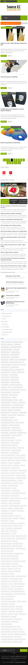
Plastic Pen (10, 571)
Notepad (3, 563)
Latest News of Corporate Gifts (5, 201)
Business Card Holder (15, 382)
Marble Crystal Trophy (6, 536)
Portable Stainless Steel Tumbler (8, 576)
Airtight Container (5, 452)
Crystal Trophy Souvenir (6, 405)
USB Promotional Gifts (6, 397)
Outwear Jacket (14, 563)
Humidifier (12, 520)
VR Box (18, 626)
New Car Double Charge (6, 561)
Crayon (21, 483)
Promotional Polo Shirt (21, 576)
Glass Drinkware (20, 510)
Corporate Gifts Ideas (16, 127)
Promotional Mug (5, 417)
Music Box (3, 556)
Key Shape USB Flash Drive (6, 526)
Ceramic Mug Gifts (22, 470)
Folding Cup (10, 508)
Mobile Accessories (5, 367)
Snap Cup (16, 594)
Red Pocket (12, 417)
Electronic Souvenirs (15, 354)
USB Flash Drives (4, 395)
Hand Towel (18, 515)
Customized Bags (15, 490)
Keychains (16, 526)
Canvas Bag (3, 465)
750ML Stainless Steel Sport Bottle (8, 447)
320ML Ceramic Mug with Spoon (8, 437)
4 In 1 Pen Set (18, 440)
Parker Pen (14, 566)
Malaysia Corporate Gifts (7, 313)
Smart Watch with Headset (6, 594)
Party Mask (3, 568)
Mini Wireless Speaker (5, 546)
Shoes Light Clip (20, 586)
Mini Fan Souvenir (5, 389)
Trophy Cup (10, 614)
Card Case (22, 465)
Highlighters (22, 518)
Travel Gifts (11, 359)
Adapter (20, 400)
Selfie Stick (13, 586)
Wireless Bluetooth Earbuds (20, 634)
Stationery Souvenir (5, 352)
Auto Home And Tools (5, 372)
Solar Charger (22, 594)
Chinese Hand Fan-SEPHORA (9, 77)
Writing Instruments (22, 432)
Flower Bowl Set (16, 503)
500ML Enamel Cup (5, 442)
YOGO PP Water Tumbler (6, 641)
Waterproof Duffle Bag (6, 631)
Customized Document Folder (19, 493)
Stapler (18, 601)
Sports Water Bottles (10, 596)
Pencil (16, 568)
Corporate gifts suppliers (6, 27)
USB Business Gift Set (5, 427)
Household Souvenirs (5, 357)
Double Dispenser (15, 495)
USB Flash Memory (14, 395)
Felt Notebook (4, 503)
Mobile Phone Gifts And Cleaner (8, 548)
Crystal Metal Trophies (13, 485)
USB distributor (15, 621)
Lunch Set (14, 533)
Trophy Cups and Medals (14, 425)
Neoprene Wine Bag (5, 558)
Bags (16, 359)
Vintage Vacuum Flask (5, 629)
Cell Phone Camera (15, 468)
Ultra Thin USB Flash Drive (6, 624)
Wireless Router (18, 636)
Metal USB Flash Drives (21, 538)
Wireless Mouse (13, 432)
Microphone (14, 541)
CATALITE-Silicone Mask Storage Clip (14, 282)
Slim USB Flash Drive (18, 588)
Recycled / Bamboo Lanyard (16, 578)
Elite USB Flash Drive (5, 407)
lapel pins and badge (17, 641)
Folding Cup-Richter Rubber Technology (11, 213)
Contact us (24, 650)
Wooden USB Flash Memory (7, 639)
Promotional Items (15, 367)
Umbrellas (14, 397)
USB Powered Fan (18, 619)
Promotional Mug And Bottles (7, 369)
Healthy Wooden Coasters (6, 518)
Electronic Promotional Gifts (16, 384)
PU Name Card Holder (6, 566)
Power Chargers (4, 374)
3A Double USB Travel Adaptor (7, 440)
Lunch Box (14, 372)
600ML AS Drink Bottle (6, 445)
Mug (8, 551)
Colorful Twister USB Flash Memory (8, 480)
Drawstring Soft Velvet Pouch (16, 498)
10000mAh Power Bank (17, 435)
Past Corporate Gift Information (23, 201)
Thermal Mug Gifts (5, 379)
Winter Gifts (10, 634)
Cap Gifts (9, 465)
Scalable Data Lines (5, 586)
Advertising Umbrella (16, 450)
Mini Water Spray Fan (18, 543)
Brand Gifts (24, 460)
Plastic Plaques (17, 571)
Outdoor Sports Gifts (14, 389)
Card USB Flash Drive (5, 468)
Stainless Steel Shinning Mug (7, 599)
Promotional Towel (5, 377)
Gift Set (9, 387)
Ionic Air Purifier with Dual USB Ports (9, 523)
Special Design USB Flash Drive (7, 422)
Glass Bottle (12, 510)
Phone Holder (4, 571)
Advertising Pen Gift (19, 369)
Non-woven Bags (22, 412)
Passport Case (10, 568)
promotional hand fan (6, 435)
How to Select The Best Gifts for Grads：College (13, 266)
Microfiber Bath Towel (6, 541)
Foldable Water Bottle (14, 505)
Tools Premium (19, 611)
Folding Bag (3, 508)
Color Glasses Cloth (10, 475)
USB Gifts (16, 614)
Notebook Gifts (21, 372)
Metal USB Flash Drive (5, 412)
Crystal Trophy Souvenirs (18, 405)
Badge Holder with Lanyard (7, 457)
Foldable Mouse (11, 93)
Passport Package (12, 415)
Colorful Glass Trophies (21, 478)
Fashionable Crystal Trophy (15, 362)
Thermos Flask (12, 611)
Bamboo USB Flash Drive (19, 457)
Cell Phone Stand (4, 470)
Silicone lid (10, 588)
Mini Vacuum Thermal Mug (6, 543)
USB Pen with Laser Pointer (7, 619)
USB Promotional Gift (5, 621)
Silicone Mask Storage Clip (6, 420)
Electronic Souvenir (5, 354)
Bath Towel (3, 460)
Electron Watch (4, 500)
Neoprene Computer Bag (12, 556)
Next (16, 162)
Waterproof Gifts (16, 631)
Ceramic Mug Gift (13, 470)
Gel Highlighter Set (5, 510)
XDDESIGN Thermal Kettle (19, 639)
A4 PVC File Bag (20, 447)
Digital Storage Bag (5, 495)
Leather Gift (3, 410)
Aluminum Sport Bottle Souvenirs (8, 455)
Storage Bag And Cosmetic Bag (8, 606)
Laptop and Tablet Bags (17, 387)
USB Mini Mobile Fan (5, 616)
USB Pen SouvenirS (14, 379)
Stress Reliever (19, 606)
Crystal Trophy (16, 364)
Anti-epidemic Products (6, 402)
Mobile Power (15, 412)
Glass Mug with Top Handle (7, 513)
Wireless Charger (4, 432)
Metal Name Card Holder (21, 536)
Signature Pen (4, 588)
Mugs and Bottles (15, 357)
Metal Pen (3, 538)
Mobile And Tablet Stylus (17, 546)
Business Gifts (4, 93)
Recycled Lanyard (16, 392)
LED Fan (21, 526)
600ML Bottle (14, 445)
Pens (19, 568)
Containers (20, 480)
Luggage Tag (10, 410)
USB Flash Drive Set (16, 427)
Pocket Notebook (5, 573)
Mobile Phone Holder (20, 548)
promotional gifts (5, 326)
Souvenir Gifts (4, 324)
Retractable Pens (15, 581)
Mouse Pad (3, 551)
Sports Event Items (20, 422)
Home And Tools (4, 520)
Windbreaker (4, 634)
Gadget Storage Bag (18, 508)
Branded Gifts (4, 463)
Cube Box (14, 488)
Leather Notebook (18, 528)
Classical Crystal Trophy (15, 473)
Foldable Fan (4, 387)
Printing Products (20, 415)
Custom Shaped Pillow (6, 490)
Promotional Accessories (6, 364)
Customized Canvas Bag (6, 493)
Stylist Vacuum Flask (5, 609)
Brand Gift (14, 402)
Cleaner (23, 473)
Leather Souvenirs (5, 531)
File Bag (10, 503)
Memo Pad (23, 364)
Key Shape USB (21, 523)
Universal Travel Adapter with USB (8, 626)
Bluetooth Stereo (10, 460)
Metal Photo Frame (11, 538)
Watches (20, 629)
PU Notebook (4, 415)
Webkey (22, 631)
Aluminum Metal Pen (14, 452)
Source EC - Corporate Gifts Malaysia (18, 662)
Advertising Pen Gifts (15, 352)
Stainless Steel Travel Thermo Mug (8, 601)
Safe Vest (10, 583)
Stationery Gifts (4, 604)
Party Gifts (20, 566)
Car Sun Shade (16, 465)
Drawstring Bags (4, 498)
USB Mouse (13, 616)
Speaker (3, 596)
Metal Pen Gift (17, 410)
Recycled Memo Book (5, 581)
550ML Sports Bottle (15, 442)
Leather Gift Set (9, 528)
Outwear (8, 563)
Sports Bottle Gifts (14, 377)
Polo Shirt (12, 573)
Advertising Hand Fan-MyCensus (10, 143)
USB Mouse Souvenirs (5, 430)
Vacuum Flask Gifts (5, 382)
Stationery (24, 601)
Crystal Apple (4, 485)
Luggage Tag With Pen (6, 533)
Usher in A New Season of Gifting (9, 252)
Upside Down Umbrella (17, 430)
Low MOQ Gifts (13, 531)
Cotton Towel (16, 483)
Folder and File (23, 505)
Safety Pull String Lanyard (19, 583)
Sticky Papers (12, 604)
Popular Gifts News (14, 201)
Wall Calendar (14, 629)
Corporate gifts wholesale (18, 27)
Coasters (3, 475)
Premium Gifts (13, 61)
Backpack (23, 455)
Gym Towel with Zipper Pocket (7, 515)
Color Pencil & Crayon (20, 475)
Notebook (23, 561)
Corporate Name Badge (6, 483)
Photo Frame (23, 389)
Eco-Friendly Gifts (5, 384)
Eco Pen (25, 498)
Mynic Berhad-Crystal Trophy (13, 276)
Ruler (21, 581)
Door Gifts (4, 318)
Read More (3, 55)
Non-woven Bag (16, 561)
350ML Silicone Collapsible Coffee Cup (9, 400)
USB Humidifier (22, 614)
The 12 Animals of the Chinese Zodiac (11, 225)
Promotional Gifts (5, 578)
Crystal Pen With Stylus (6, 488)
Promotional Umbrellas (6, 392)
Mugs (12, 551)
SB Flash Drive (4, 583)
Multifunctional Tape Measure (7, 553)
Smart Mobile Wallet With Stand (17, 591)
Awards (18, 455)
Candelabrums (17, 463)
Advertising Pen (4, 359)
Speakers (16, 420)
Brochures (10, 463)
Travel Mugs (3, 614)
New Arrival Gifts (14, 558)
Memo (13, 536)
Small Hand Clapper (5, 591)
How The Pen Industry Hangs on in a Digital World (14, 231)
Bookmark (18, 460)
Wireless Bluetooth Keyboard (7, 636)
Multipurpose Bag (19, 553)
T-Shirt (12, 609)
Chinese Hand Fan (5, 61)
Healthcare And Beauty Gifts (17, 407)
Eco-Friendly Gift (22, 359)
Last (19, 162)
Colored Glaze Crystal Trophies (7, 478)
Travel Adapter (4, 425)
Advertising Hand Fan (5, 127)
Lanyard (3, 528)
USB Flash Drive (4, 362)
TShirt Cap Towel (18, 609)
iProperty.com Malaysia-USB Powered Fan (12, 219)
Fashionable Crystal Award (14, 500)
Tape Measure (4, 611)
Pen (23, 362)
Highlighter (16, 518)
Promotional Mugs (13, 374)
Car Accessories (21, 402)
